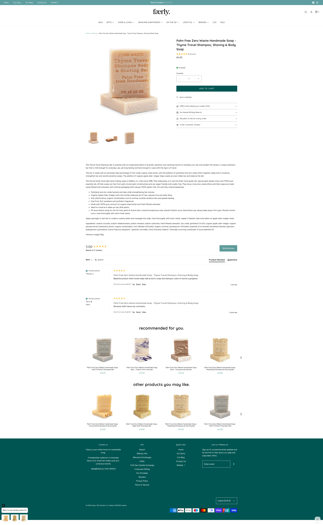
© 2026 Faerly (91, 505)
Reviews (142, 477)
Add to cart (206, 88)
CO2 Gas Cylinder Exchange (142, 465)
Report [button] (138, 284)
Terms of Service (142, 485)
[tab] (217, 260)
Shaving (94, 33)
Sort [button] (88, 259)
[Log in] (311, 12)
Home (6, 2)
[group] (99, 246)
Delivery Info (142, 453)
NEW (100, 22)
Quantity (179, 73)
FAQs (142, 461)
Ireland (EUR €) (224, 501)
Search (142, 449)
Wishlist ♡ (55, 2)
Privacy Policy (142, 481)
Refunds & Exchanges (142, 457)
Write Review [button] (228, 248)
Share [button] (144, 284)
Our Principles (142, 473)
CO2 (214, 22)
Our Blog (29, 2)
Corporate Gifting (142, 469)
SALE (222, 22)
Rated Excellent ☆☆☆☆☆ (161, 2)
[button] (93, 138)
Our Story (17, 2)
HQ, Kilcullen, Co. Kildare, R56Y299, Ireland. (112, 505)
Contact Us (41, 2)
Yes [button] (133, 284)
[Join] (233, 464)
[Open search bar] (305, 12)
